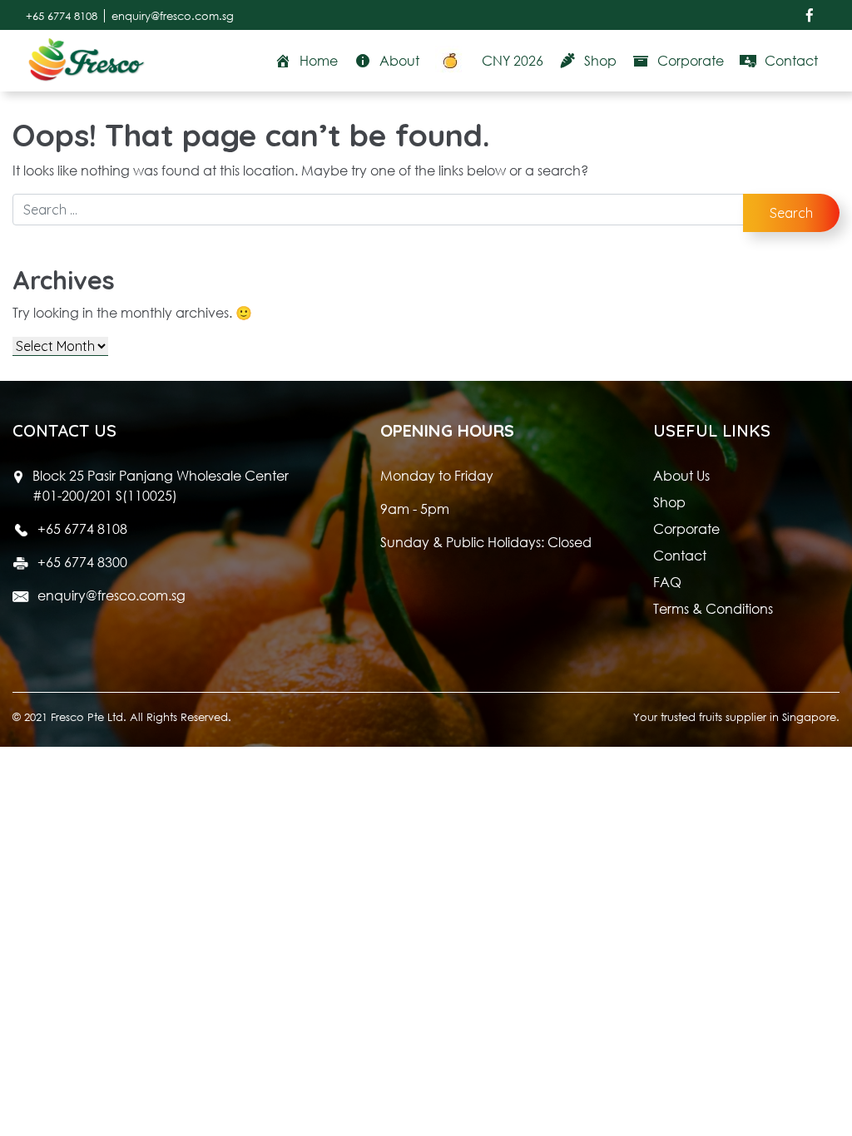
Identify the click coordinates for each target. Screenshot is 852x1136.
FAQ (667, 582)
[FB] (809, 15)
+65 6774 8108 (61, 15)
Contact (679, 555)
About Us (681, 475)
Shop (669, 502)
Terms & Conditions (713, 608)
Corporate (686, 529)
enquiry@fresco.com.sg (172, 15)
